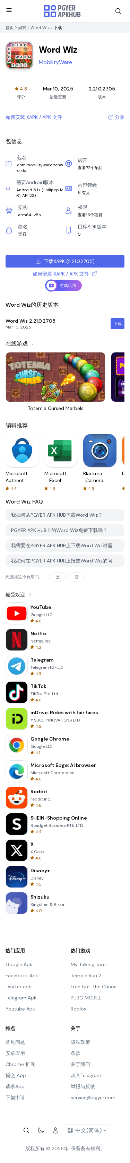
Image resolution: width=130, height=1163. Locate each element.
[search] (118, 11)
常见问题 (15, 1042)
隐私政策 (80, 1042)
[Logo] (62, 11)
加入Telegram (86, 1075)
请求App (15, 1086)
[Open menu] (9, 10)
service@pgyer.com (93, 1097)
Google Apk (19, 964)
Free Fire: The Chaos (93, 986)
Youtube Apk (20, 1009)
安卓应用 (15, 1053)
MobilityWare (55, 62)
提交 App (16, 1075)
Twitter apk (18, 986)
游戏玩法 (68, 285)
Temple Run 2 (86, 975)
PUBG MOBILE (86, 998)
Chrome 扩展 (20, 1064)
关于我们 (80, 1064)
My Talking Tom (88, 964)
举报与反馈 (83, 1086)
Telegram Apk (21, 998)
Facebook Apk (22, 975)
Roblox (78, 1009)
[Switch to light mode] (41, 1130)
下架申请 (15, 1097)
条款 (75, 1053)
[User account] (55, 1130)
